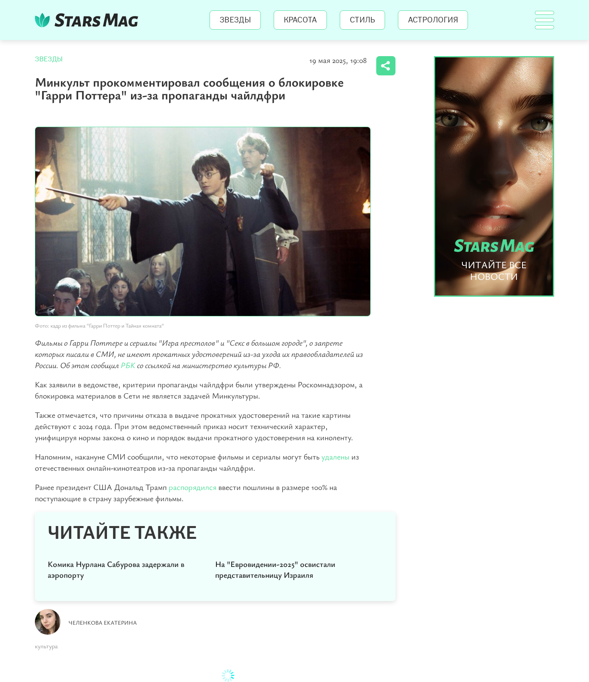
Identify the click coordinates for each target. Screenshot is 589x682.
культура (46, 646)
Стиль (362, 20)
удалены (335, 456)
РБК (128, 365)
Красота (300, 20)
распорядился (192, 487)
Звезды (235, 20)
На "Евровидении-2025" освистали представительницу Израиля (275, 569)
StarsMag (89, 20)
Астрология (433, 20)
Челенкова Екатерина (103, 622)
